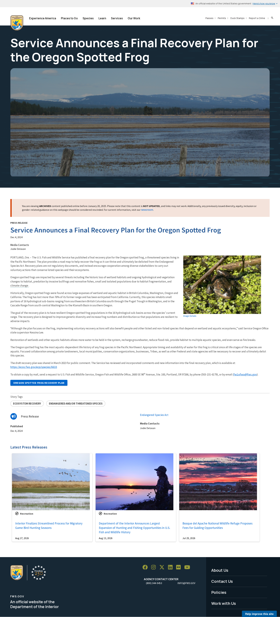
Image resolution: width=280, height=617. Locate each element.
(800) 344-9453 (154, 583)
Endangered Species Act (154, 415)
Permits (222, 18)
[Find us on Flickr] (179, 567)
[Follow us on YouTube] (188, 567)
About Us (219, 570)
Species (88, 18)
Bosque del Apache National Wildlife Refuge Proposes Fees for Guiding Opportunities (217, 525)
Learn (102, 18)
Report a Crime (257, 18)
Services (117, 18)
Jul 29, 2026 (188, 538)
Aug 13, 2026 (105, 538)
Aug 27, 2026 (22, 538)
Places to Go (69, 18)
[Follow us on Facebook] (146, 567)
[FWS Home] (16, 23)
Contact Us (222, 581)
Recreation (26, 513)
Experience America (42, 18)
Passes (209, 18)
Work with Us (223, 603)
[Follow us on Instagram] (154, 567)
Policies (218, 592)
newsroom (147, 210)
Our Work (134, 18)
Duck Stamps (237, 18)
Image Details (189, 315)
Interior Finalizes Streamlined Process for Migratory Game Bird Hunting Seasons (48, 525)
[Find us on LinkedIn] (171, 567)
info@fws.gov (186, 583)
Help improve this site (259, 614)
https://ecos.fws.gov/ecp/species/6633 (33, 367)
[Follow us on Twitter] (163, 567)
